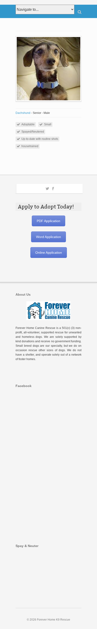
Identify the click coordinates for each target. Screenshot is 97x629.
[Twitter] (47, 188)
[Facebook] (53, 188)
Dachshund (23, 113)
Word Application (48, 237)
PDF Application (48, 221)
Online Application (48, 252)
